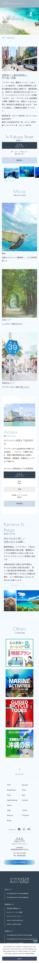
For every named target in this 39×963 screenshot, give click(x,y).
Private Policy (29, 953)
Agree (19, 959)
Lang (35, 940)
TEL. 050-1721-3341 (19, 853)
